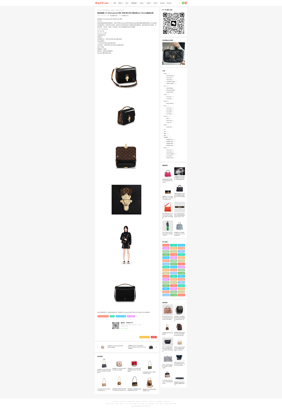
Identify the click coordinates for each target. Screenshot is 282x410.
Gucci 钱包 (168, 114)
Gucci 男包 (168, 110)
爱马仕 (166, 288)
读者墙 (174, 403)
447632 (166, 285)
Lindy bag (168, 122)
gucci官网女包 (173, 261)
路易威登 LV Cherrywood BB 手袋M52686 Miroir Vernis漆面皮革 (134, 370)
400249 (166, 254)
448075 (181, 276)
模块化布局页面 (152, 403)
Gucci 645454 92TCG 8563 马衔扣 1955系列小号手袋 (167, 234)
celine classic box (173, 277)
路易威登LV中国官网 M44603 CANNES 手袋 (149, 389)
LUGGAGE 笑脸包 (170, 81)
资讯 (165, 135)
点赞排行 (161, 403)
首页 (114, 3)
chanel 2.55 (169, 150)
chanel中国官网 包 (166, 283)
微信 (139, 403)
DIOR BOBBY (169, 88)
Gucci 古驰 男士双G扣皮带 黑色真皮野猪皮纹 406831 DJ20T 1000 (179, 215)
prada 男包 (168, 127)
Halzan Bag (169, 120)
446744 (181, 285)
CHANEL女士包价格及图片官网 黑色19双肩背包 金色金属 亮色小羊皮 (179, 318)
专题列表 (117, 403)
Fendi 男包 (168, 98)
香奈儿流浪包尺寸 (166, 270)
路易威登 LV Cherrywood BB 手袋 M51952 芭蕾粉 (119, 369)
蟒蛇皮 (166, 273)
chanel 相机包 (173, 255)
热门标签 (166, 403)
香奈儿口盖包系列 (166, 295)
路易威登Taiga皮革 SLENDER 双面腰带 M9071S (179, 383)
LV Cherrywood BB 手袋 (103, 316)
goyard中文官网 (166, 401)
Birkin (167, 118)
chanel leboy (169, 152)
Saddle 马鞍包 (169, 92)
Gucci (141, 3)
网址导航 (170, 403)
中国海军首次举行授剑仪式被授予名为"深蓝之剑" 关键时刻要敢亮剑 (179, 178)
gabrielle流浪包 (181, 280)
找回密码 (142, 403)
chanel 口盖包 (166, 245)
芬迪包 (181, 282)
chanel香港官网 (181, 273)
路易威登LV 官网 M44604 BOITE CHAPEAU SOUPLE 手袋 (119, 389)
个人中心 (126, 403)
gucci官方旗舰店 (173, 273)
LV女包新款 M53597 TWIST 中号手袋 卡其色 (149, 372)
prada (165, 125)
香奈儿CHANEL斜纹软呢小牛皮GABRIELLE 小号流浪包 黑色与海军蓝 (167, 349)
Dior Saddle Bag (173, 295)
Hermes (169, 3)
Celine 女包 (169, 77)
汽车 (165, 131)
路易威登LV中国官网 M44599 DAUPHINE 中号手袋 (134, 389)
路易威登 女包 (118, 10)
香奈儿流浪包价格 (166, 292)
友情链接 (135, 403)
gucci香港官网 (181, 261)
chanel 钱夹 (169, 156)
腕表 (165, 133)
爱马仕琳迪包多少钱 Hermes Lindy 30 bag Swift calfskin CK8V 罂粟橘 (167, 216)
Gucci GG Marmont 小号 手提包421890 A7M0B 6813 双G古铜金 (167, 318)
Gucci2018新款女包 (173, 289)
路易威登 (134, 3)
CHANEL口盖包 (181, 258)
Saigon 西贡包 (169, 103)
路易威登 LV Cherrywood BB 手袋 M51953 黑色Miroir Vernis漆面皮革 (134, 312)
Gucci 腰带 (168, 112)
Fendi (155, 3)
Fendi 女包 (168, 96)
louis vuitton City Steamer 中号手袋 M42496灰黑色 (167, 382)
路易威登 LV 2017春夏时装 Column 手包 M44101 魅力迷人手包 (167, 198)
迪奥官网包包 (122, 401)
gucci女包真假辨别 (158, 401)
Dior (127, 3)
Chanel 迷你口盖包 (173, 270)
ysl (164, 129)
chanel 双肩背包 (173, 267)
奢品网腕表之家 (113, 15)
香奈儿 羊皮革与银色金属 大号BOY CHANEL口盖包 (167, 366)
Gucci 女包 (168, 108)
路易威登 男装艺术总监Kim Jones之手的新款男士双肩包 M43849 (179, 334)
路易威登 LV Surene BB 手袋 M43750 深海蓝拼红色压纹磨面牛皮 (104, 371)
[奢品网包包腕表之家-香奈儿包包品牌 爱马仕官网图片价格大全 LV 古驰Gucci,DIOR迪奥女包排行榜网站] (101, 2)
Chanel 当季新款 (170, 154)
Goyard (162, 3)
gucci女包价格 (166, 261)
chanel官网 (181, 288)
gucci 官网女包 (151, 401)
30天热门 (108, 403)
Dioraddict (173, 279)
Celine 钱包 (169, 79)
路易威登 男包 (169, 141)
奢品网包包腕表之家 (106, 10)
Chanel (181, 254)
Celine (148, 3)
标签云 (146, 403)
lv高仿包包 (138, 401)
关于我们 (130, 403)
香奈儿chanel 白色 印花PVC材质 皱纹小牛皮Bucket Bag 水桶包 (179, 363)
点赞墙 (157, 403)
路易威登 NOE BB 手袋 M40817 (167, 333)
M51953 (112, 316)
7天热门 (112, 403)
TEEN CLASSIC (170, 83)
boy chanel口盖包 (181, 245)
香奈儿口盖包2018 (166, 252)
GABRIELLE (173, 264)
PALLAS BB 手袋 (131, 316)
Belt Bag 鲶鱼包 (170, 75)
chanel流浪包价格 (181, 267)
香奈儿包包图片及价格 (130, 401)
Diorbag (166, 264)
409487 (166, 279)
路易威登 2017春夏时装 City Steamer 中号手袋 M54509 (179, 234)
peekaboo (166, 248)
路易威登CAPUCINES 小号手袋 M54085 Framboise (167, 180)
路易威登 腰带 (169, 143)
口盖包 (181, 251)
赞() (154, 337)
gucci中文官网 (173, 249)
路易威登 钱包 (169, 145)
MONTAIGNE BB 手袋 (120, 316)
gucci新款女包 (173, 258)
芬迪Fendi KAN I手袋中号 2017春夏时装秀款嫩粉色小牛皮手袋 (179, 348)
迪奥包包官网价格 (181, 295)
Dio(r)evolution (181, 292)
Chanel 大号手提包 (173, 283)
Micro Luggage (174, 252)
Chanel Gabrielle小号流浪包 (173, 292)
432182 (173, 285)
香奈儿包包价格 (115, 401)
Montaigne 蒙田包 (170, 90)
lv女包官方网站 (144, 401)
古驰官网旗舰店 (166, 267)
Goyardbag (181, 270)
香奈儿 (120, 3)
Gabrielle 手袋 (169, 157)
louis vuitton (166, 257)
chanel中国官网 (166, 277)
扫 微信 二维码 (145, 337)
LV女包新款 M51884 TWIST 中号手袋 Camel (103, 389)
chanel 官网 (181, 248)
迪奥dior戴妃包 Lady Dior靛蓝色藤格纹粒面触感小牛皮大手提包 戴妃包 (179, 196)
